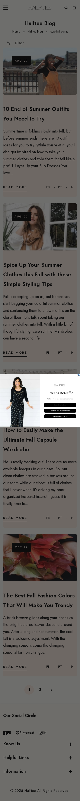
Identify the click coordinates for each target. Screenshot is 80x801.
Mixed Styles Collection (60, 416)
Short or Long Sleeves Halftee (60, 410)
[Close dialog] (78, 375)
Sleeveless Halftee (60, 405)
